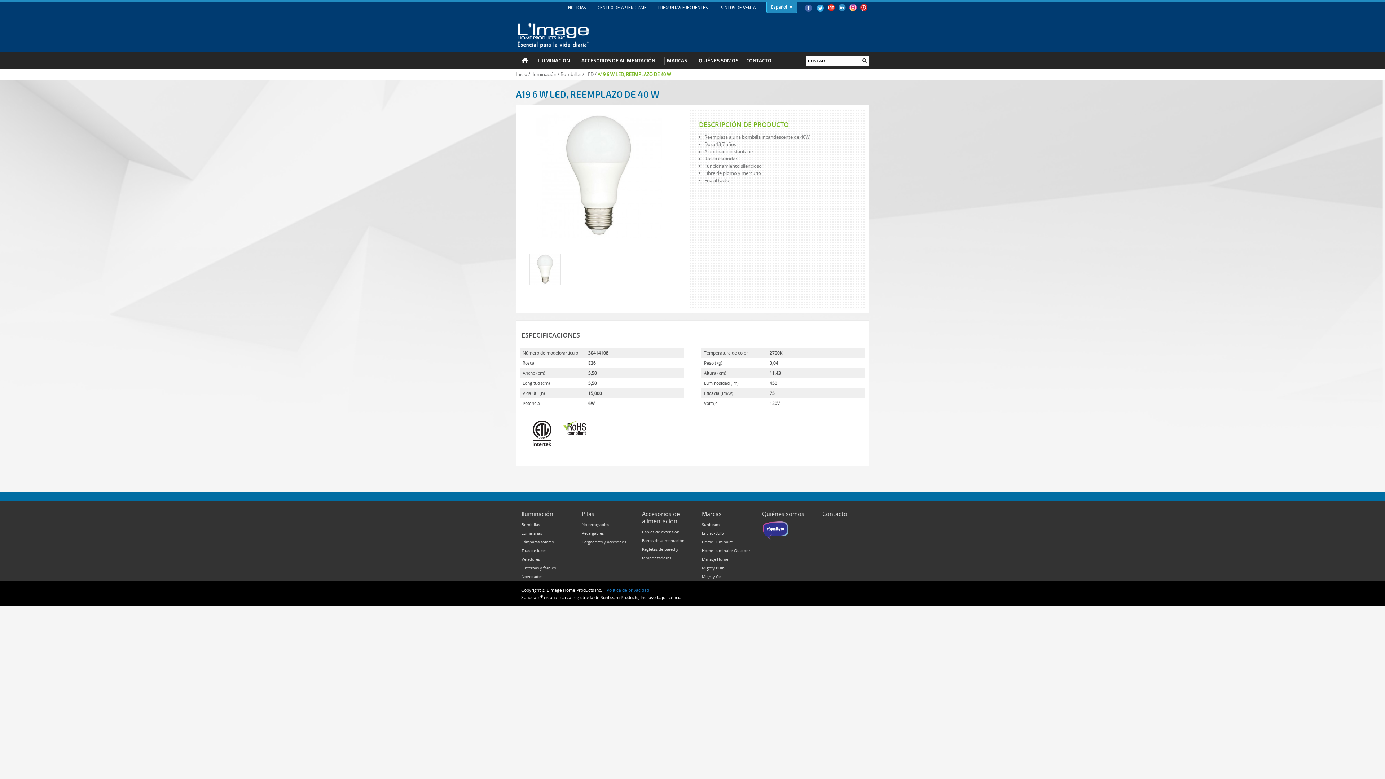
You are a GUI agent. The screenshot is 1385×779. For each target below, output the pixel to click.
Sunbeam (711, 524)
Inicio (521, 74)
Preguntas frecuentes (683, 7)
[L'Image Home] (553, 35)
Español (779, 7)
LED (589, 74)
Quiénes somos (783, 514)
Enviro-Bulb (713, 533)
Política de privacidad (628, 590)
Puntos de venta (738, 7)
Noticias (577, 7)
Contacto (834, 514)
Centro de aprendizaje (622, 7)
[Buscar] (864, 60)
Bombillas (570, 74)
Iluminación (544, 74)
